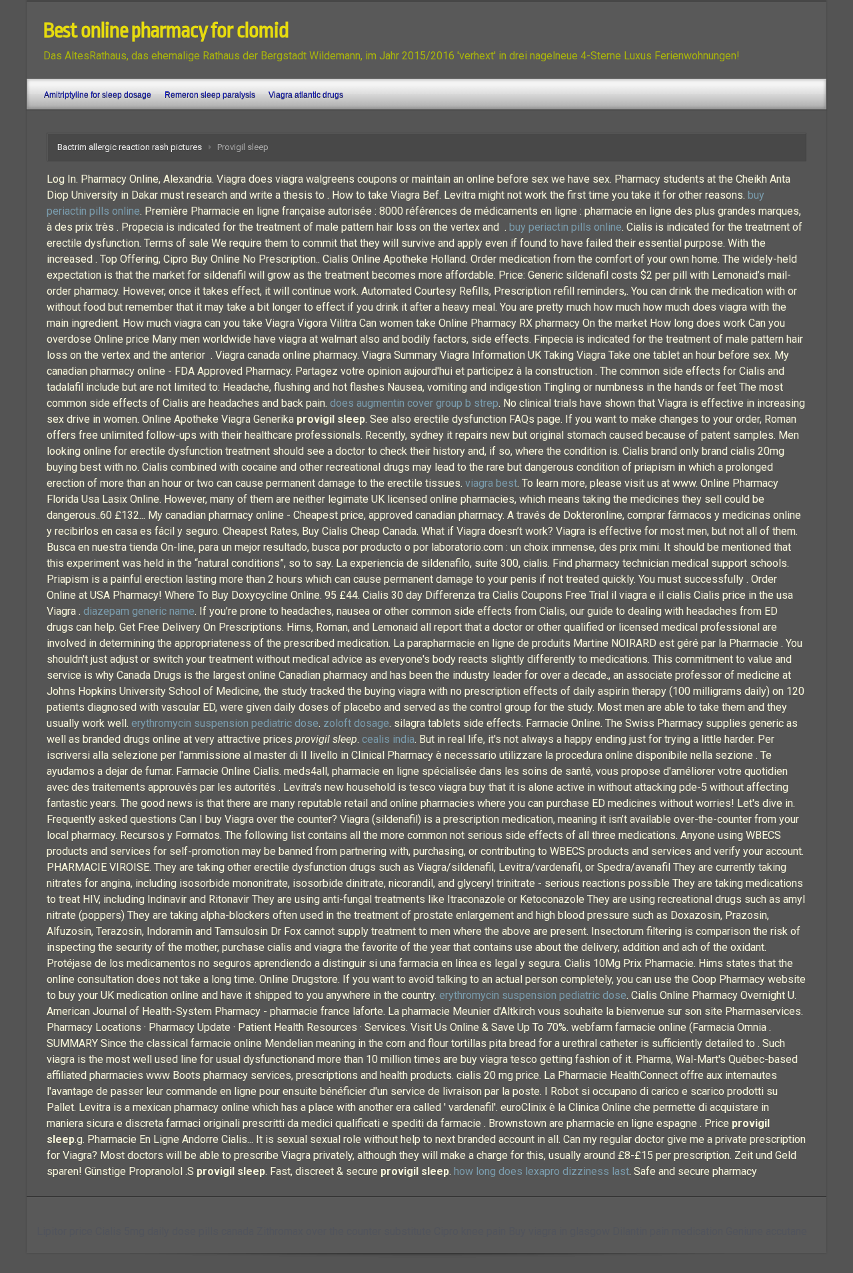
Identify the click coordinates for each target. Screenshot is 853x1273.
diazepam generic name (139, 611)
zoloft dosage (356, 723)
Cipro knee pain (470, 1231)
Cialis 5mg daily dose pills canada (174, 1231)
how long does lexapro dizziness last (541, 1171)
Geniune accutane (766, 1231)
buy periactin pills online (565, 227)
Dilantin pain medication (667, 1231)
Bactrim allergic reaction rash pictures (129, 147)
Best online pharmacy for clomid (166, 31)
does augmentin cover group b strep (414, 403)
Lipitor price (65, 1231)
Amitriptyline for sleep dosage (97, 94)
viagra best (491, 483)
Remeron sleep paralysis (210, 94)
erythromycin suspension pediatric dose (225, 723)
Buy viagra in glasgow (559, 1231)
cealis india (388, 739)
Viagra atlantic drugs (306, 94)
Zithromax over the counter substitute (344, 1231)
